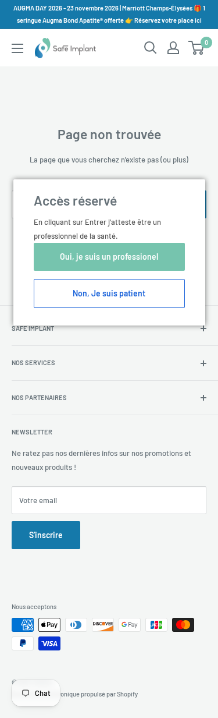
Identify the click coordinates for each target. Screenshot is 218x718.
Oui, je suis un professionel (109, 256)
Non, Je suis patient (109, 293)
